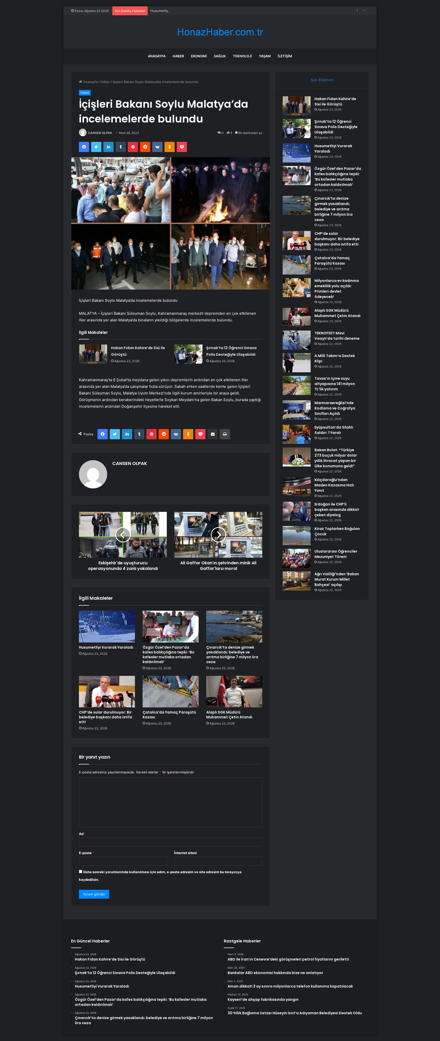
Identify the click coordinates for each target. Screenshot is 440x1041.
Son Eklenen (322, 79)
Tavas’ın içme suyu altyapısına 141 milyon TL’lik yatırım (334, 384)
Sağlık (220, 56)
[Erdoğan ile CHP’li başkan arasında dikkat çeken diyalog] (297, 511)
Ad (82, 834)
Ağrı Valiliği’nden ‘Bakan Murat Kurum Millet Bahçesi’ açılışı (336, 579)
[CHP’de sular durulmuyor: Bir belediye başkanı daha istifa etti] (107, 691)
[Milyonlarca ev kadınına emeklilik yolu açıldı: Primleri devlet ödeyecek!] (297, 287)
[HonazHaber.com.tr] (220, 32)
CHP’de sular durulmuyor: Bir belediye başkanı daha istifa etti (105, 717)
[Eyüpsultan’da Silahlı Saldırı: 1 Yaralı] (297, 434)
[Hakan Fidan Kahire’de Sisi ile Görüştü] (93, 354)
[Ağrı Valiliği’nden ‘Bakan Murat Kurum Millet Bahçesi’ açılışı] (297, 581)
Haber (178, 56)
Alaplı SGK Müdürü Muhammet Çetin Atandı (229, 715)
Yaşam (265, 56)
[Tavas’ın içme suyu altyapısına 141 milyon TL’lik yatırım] (297, 385)
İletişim (285, 56)
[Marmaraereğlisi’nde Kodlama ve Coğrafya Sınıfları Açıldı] (297, 409)
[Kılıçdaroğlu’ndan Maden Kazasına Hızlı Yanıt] (297, 486)
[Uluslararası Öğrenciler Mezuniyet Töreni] (297, 558)
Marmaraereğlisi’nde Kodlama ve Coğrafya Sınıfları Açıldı (334, 408)
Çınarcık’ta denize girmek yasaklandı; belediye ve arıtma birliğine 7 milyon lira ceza (232, 654)
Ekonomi (199, 56)
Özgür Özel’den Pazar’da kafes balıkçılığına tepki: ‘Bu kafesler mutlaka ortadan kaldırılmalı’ (168, 654)
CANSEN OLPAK (100, 133)
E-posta (86, 853)
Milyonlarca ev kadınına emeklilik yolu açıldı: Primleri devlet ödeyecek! (336, 288)
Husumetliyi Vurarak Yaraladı (172, 11)
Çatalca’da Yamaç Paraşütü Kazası (169, 715)
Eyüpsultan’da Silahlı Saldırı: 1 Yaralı (333, 430)
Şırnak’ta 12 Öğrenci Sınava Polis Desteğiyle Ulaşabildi (336, 127)
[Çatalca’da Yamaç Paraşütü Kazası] (171, 691)
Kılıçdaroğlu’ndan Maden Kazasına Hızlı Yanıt (334, 485)
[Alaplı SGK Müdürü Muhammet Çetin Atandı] (234, 691)
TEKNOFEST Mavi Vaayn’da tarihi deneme (337, 336)
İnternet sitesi (185, 853)
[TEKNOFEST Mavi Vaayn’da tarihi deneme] (297, 340)
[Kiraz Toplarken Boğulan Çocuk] (297, 535)
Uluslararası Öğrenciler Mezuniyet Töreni (336, 554)
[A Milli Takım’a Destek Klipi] (297, 362)
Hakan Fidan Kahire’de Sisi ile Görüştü (335, 101)
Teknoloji (242, 56)
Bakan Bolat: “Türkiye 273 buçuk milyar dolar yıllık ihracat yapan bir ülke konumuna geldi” (335, 458)
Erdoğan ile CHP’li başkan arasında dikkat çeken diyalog (336, 509)
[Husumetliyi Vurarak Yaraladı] (107, 626)
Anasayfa (157, 56)
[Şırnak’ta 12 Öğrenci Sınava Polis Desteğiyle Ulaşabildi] (188, 354)
